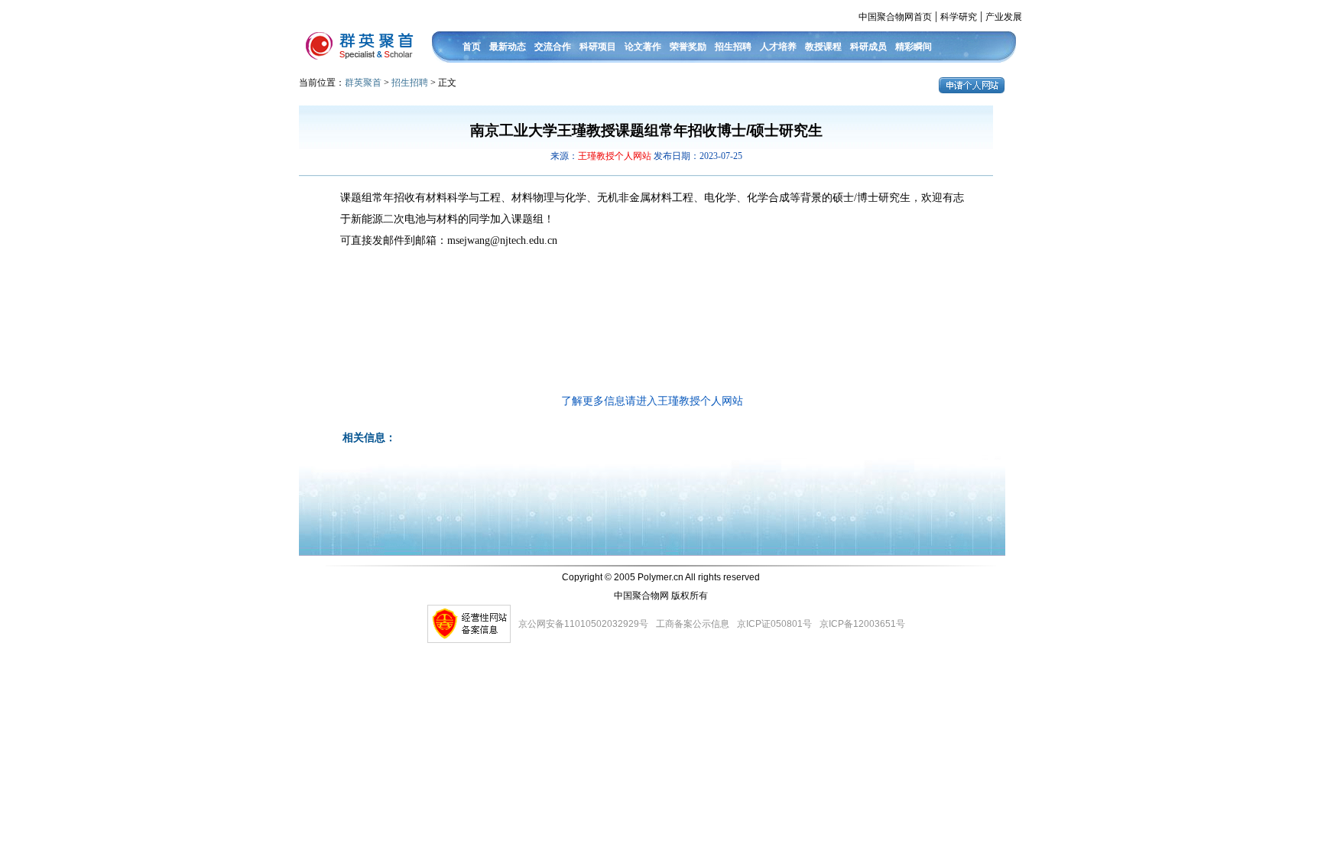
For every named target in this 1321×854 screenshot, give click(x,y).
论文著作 (643, 46)
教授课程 (823, 46)
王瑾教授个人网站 (616, 156)
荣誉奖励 (688, 46)
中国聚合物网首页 (895, 16)
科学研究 (958, 16)
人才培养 (778, 46)
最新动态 (507, 46)
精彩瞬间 (913, 46)
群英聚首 (363, 82)
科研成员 (868, 46)
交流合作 (552, 46)
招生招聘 (733, 46)
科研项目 (597, 46)
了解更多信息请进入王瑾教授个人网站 (652, 401)
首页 (472, 46)
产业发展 (1003, 16)
